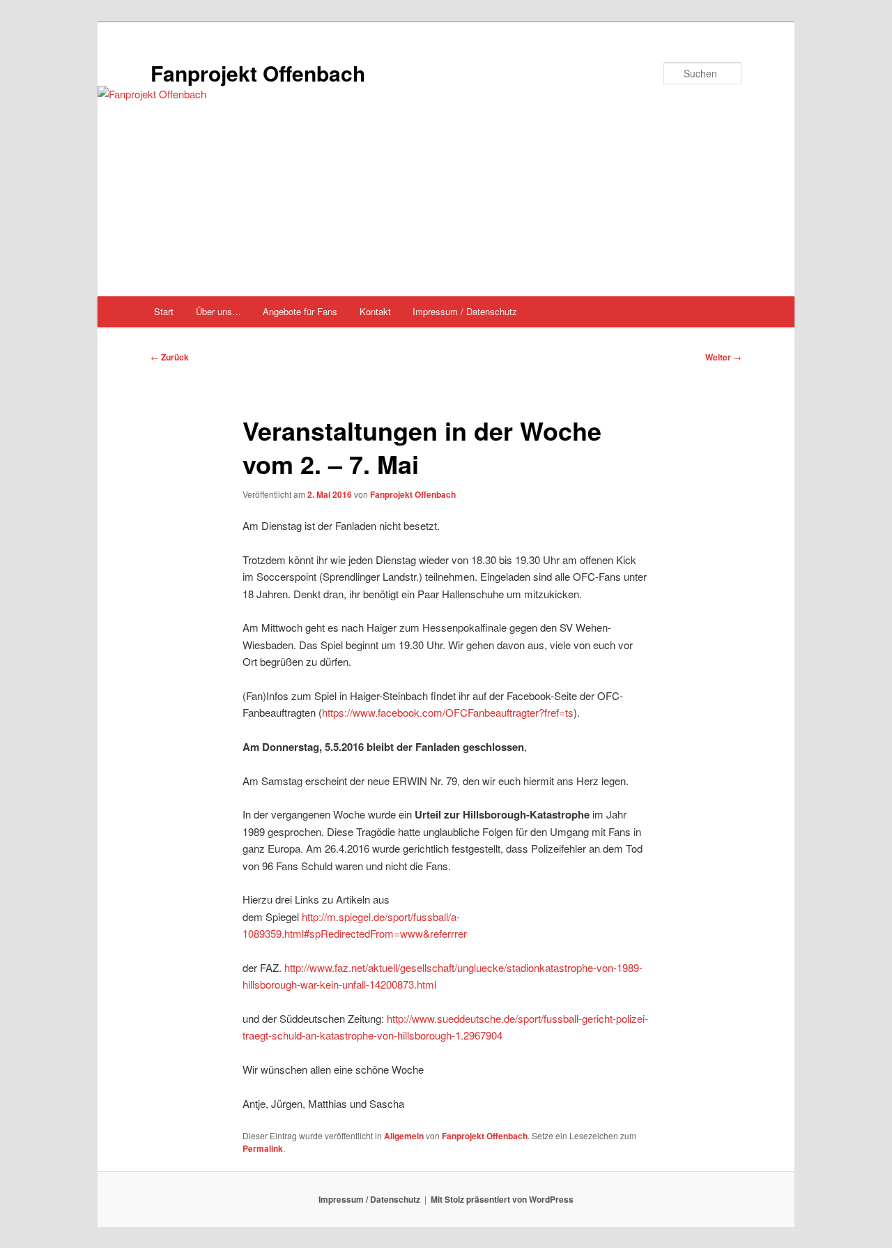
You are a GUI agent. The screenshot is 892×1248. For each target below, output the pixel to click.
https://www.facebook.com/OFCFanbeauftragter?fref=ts (448, 712)
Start (164, 311)
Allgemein (404, 1135)
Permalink (263, 1148)
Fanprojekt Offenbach (258, 73)
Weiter (723, 357)
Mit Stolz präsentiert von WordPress (502, 1199)
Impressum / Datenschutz (465, 311)
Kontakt (375, 311)
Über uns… (218, 311)
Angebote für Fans (300, 311)
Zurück (170, 357)
